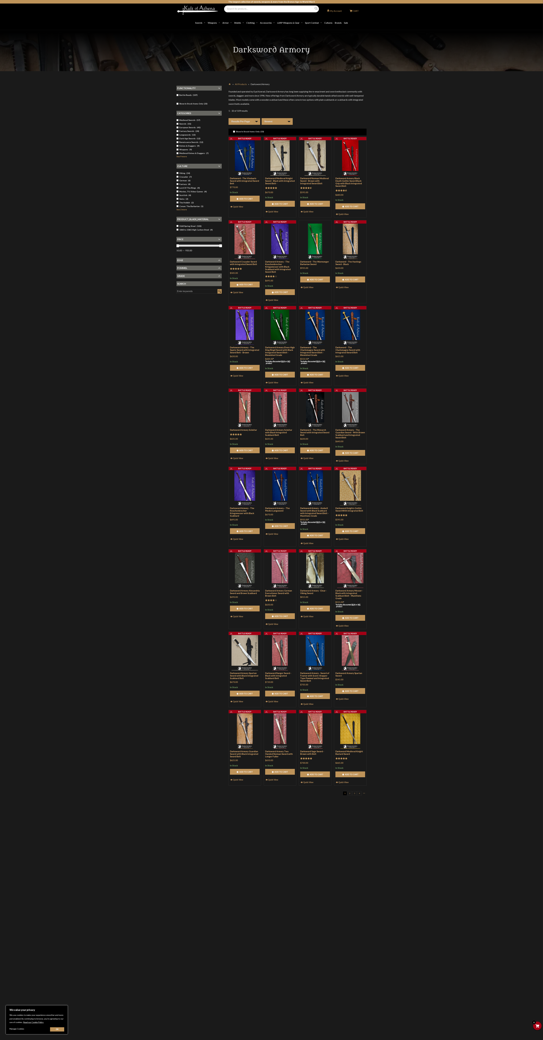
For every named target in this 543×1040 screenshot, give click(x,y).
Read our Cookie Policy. (33, 1022)
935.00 (188, 250)
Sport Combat (312, 22)
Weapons (212, 22)
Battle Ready (244, 138)
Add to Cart (246, 199)
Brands (338, 22)
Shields (237, 22)
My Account (336, 10)
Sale (346, 22)
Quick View (238, 206)
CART (355, 10)
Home (230, 83)
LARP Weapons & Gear (288, 22)
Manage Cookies (16, 1029)
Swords (198, 22)
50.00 (179, 250)
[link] (248, 131)
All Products (241, 84)
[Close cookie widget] (57, 1029)
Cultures (328, 22)
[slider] (177, 245)
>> (364, 793)
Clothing (250, 22)
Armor (225, 22)
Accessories (266, 22)
